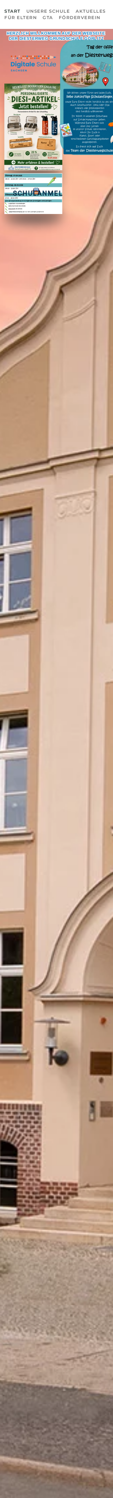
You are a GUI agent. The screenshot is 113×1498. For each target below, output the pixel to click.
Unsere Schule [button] (48, 11)
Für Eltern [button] (20, 17)
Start (12, 11)
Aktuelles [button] (91, 11)
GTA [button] (48, 17)
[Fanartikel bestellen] (33, 127)
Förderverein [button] (80, 17)
